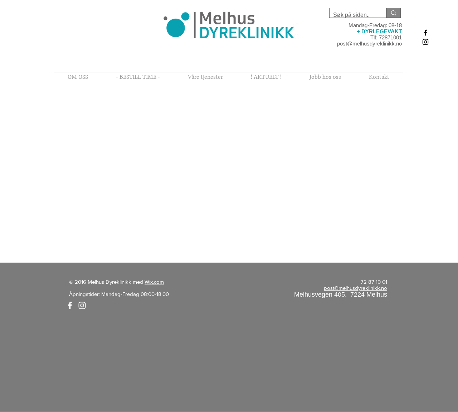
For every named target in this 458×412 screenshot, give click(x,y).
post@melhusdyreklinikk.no (369, 43)
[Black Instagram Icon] (425, 42)
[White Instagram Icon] (82, 305)
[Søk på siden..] (393, 13)
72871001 (390, 37)
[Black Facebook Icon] (425, 33)
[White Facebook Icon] (70, 305)
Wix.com (154, 282)
